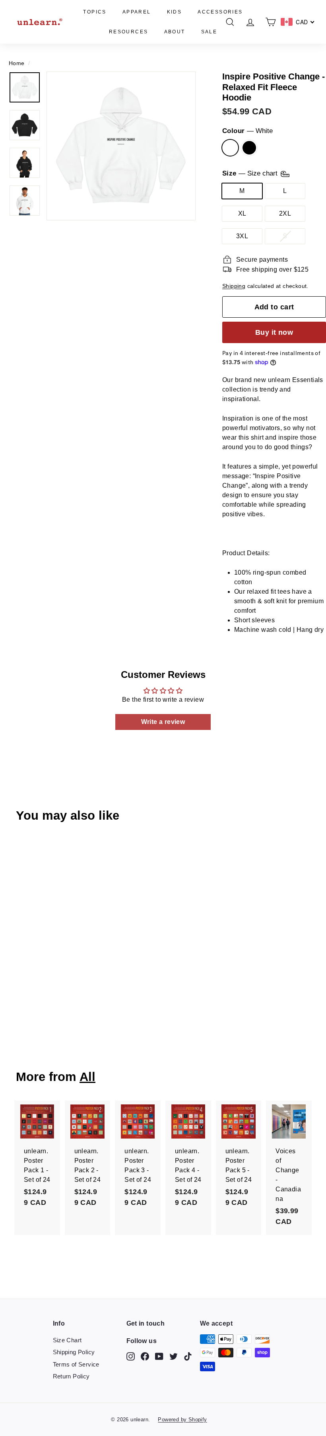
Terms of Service (76, 1364)
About (174, 32)
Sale (209, 32)
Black (249, 148)
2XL (285, 213)
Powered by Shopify (182, 1419)
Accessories (220, 12)
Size (250, 174)
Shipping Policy (74, 1352)
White (230, 148)
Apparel (136, 12)
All (87, 1077)
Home (17, 63)
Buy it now (274, 332)
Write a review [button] (163, 721)
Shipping (233, 286)
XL (242, 213)
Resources (128, 32)
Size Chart (67, 1340)
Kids (174, 12)
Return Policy (71, 1376)
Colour (247, 131)
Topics (94, 12)
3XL (242, 236)
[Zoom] (121, 146)
